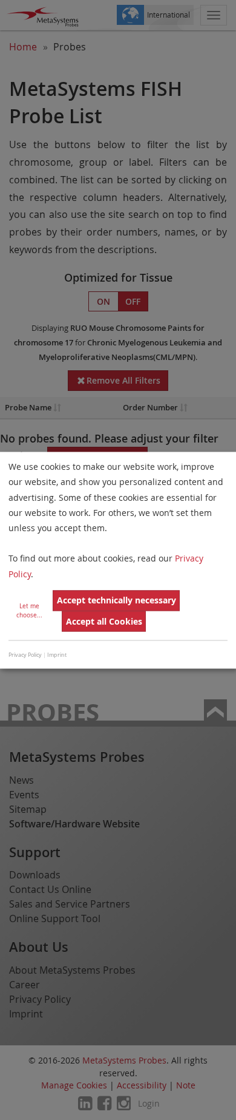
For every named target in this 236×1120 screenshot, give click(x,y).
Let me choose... (29, 610)
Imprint (57, 655)
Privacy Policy (25, 655)
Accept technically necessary (116, 600)
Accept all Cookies (104, 621)
